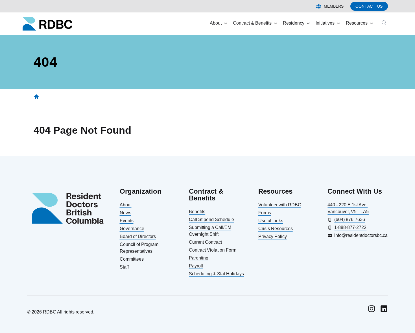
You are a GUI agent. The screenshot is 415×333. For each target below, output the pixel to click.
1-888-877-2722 (350, 227)
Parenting (198, 258)
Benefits (197, 211)
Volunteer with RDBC (279, 204)
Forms (264, 212)
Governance (132, 228)
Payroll (196, 265)
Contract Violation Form (212, 250)
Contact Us (369, 6)
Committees (132, 259)
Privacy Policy (272, 236)
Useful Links (270, 220)
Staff (124, 267)
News (125, 212)
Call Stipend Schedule (211, 219)
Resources (357, 23)
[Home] (36, 97)
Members (334, 6)
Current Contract (205, 242)
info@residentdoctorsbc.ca (361, 235)
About (216, 23)
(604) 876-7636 (349, 219)
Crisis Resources (275, 228)
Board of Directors (138, 236)
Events (127, 220)
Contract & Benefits (252, 23)
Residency (293, 23)
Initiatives (325, 23)
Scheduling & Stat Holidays (216, 273)
